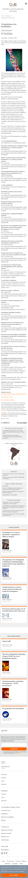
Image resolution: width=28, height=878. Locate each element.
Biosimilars (4, 791)
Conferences (5, 827)
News (2, 781)
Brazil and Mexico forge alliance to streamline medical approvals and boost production (12, 437)
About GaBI (5, 486)
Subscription (5, 850)
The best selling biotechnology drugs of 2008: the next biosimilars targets (13, 488)
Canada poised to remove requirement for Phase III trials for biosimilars (13, 511)
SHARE (5, 730)
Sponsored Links (6, 833)
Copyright (14, 863)
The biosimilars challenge (8, 400)
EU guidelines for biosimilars (10, 495)
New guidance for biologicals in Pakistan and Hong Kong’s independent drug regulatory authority (14, 507)
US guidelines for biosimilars (8, 17)
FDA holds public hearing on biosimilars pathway (14, 394)
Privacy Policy (17, 753)
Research (3, 784)
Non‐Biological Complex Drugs (10, 807)
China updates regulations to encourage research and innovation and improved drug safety (13, 432)
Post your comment (8, 33)
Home (2, 16)
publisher (3, 410)
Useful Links (5, 840)
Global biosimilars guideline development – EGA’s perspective (12, 683)
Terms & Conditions (21, 861)
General (3, 778)
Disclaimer (8, 863)
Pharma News (5, 836)
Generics (4, 774)
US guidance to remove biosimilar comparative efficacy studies (11, 503)
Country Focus (5, 810)
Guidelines (8, 16)
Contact (21, 863)
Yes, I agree (14, 875)
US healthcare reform (7, 397)
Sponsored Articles (7, 830)
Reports (3, 820)
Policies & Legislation (7, 817)
